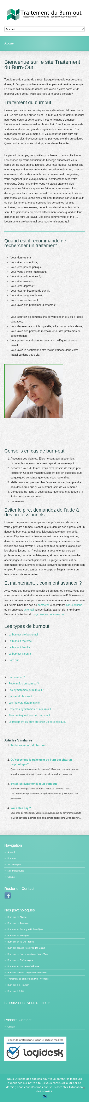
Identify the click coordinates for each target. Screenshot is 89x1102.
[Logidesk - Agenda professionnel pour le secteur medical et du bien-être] (35, 1060)
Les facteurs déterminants (24, 702)
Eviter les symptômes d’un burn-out (29, 709)
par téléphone (74, 604)
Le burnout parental (19, 653)
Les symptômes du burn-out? (25, 689)
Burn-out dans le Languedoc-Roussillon (27, 972)
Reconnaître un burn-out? (23, 683)
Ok (44, 1096)
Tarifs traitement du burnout (28, 745)
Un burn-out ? (16, 677)
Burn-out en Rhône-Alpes (20, 960)
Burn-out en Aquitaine (18, 923)
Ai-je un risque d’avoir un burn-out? (29, 715)
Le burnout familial (19, 647)
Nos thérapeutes (15, 870)
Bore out (13, 660)
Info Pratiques (14, 864)
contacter (43, 604)
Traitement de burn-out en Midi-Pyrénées (28, 978)
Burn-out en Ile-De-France (20, 941)
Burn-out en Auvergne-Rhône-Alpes (25, 929)
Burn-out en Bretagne (18, 935)
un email (29, 609)
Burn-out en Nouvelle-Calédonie (23, 966)
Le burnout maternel (20, 640)
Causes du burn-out (20, 696)
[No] (84, 1088)
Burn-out (11, 858)
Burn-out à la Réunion (18, 985)
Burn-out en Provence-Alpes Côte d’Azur (27, 954)
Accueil (11, 852)
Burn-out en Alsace (16, 917)
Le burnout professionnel (23, 634)
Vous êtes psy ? (21, 808)
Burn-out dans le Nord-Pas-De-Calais (26, 948)
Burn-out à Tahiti (15, 991)
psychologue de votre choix (49, 614)
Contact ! (12, 877)
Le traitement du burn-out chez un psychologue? (37, 721)
